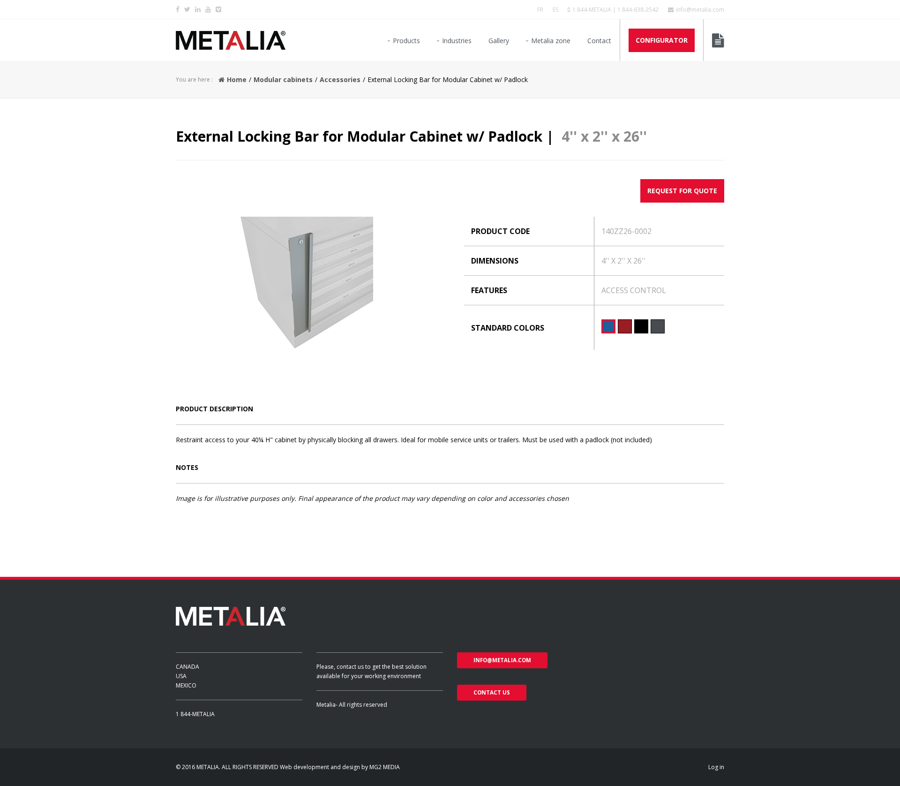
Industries (457, 40)
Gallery (498, 40)
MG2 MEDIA (384, 767)
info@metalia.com (700, 10)
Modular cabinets (283, 79)
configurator (662, 40)
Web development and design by (324, 767)
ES (555, 10)
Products (406, 40)
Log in (716, 767)
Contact (599, 40)
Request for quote (682, 190)
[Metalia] (230, 40)
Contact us (491, 692)
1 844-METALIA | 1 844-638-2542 (615, 10)
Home (237, 79)
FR (540, 10)
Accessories (340, 79)
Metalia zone (550, 40)
